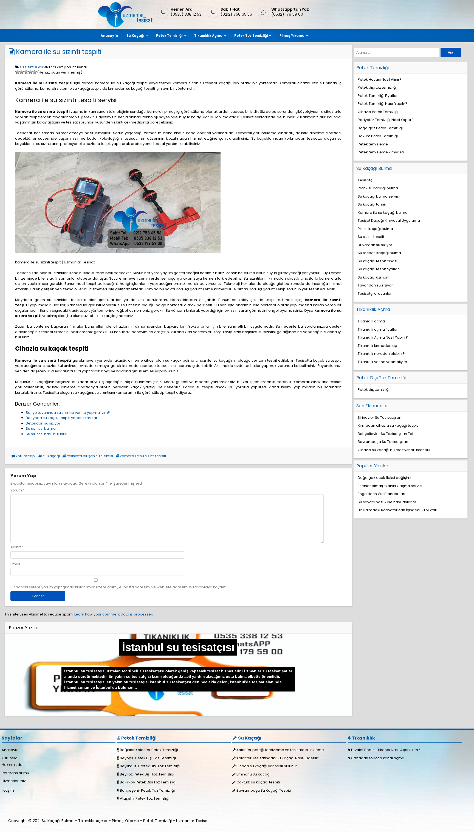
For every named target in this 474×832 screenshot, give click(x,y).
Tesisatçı (365, 180)
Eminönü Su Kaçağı (253, 774)
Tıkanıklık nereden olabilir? (381, 353)
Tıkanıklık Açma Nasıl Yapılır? (383, 337)
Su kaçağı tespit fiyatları (379, 269)
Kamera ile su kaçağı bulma (383, 212)
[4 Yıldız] (30, 72)
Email (15, 564)
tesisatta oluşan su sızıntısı (90, 456)
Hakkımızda (12, 764)
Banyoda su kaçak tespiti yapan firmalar (61, 417)
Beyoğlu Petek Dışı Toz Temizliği (148, 758)
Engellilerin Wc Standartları (381, 493)
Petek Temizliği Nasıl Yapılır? (382, 103)
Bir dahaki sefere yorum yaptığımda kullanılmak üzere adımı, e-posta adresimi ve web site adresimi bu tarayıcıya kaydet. (118, 587)
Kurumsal (10, 758)
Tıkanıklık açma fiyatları (378, 329)
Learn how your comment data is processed (113, 614)
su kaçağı (51, 456)
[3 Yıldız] (26, 72)
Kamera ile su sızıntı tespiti (58, 51)
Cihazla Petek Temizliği (378, 111)
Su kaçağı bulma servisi (379, 196)
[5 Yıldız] (35, 72)
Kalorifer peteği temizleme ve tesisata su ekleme (280, 749)
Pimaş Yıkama (292, 35)
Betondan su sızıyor (43, 423)
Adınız (15, 547)
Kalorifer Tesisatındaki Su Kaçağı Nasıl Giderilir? (278, 758)
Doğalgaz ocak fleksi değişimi (384, 477)
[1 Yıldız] (17, 72)
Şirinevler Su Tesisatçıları (379, 417)
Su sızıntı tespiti (371, 236)
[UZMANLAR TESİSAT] (125, 26)
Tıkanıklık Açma (208, 35)
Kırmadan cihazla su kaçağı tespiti (388, 425)
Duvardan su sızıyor (375, 245)
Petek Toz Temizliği (251, 35)
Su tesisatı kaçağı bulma (379, 252)
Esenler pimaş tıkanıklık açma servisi (390, 485)
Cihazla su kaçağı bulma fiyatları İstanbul (394, 449)
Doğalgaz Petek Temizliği (380, 128)
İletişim (8, 790)
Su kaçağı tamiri (372, 204)
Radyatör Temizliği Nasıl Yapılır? (386, 119)
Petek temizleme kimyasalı (381, 152)
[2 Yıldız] (21, 72)
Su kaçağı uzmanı (373, 277)
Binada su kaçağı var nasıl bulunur (266, 766)
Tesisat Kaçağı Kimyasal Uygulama (389, 220)
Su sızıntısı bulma (41, 428)
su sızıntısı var (32, 67)
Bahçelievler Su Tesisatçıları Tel (385, 433)
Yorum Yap (25, 456)
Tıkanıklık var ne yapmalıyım (382, 361)
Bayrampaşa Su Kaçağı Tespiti (263, 790)
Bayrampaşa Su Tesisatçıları (383, 441)
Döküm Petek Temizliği (378, 136)
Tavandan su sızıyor (375, 285)
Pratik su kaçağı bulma (378, 188)
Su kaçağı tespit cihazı (377, 261)
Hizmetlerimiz (14, 780)
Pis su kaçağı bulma (375, 228)
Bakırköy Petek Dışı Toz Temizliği (148, 782)
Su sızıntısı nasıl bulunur (46, 434)
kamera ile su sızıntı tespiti (143, 456)
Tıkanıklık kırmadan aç (377, 345)
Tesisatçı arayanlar (375, 293)
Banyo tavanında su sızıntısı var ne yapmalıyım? (68, 412)
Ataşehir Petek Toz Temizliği (144, 798)
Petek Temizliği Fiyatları (378, 95)
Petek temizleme (373, 144)
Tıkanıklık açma (371, 321)
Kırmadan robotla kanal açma (377, 758)
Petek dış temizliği (374, 389)
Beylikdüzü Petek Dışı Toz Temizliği (150, 766)
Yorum (17, 490)
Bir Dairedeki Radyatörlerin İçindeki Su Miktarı (397, 510)
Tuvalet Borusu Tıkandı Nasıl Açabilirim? (385, 749)
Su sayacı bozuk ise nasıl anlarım (387, 502)
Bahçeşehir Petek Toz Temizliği (147, 790)
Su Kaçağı (135, 35)
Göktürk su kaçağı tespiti (258, 782)
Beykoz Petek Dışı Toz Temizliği (147, 774)
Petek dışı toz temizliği (377, 87)
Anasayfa (109, 35)
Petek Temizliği (169, 35)
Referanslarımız (16, 772)
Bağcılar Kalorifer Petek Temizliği (149, 749)
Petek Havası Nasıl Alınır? (380, 79)
